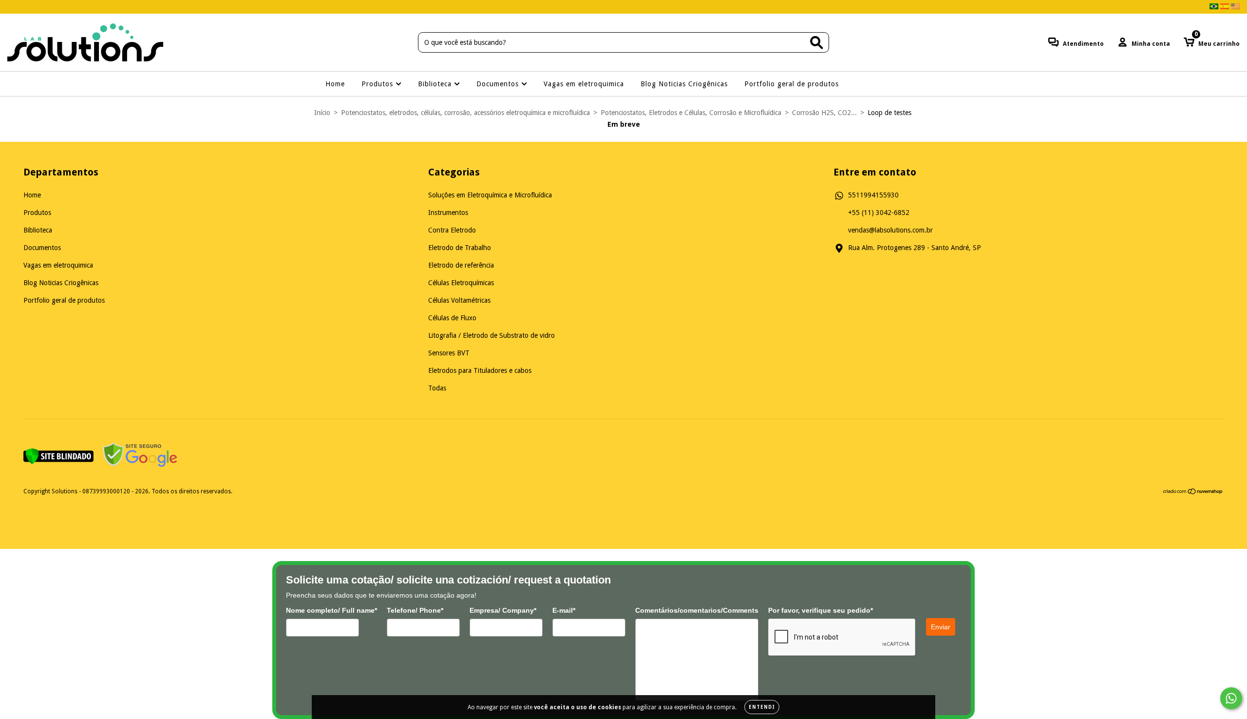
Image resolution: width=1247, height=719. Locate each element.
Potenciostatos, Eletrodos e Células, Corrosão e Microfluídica (691, 113)
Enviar (940, 627)
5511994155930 (873, 195)
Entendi (762, 707)
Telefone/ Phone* (415, 610)
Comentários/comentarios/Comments (696, 610)
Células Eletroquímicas (461, 283)
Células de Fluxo (452, 318)
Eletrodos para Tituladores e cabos (479, 370)
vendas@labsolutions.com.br (890, 230)
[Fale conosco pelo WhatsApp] (1231, 698)
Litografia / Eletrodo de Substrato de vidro (491, 335)
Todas (437, 388)
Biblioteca (436, 84)
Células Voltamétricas (459, 300)
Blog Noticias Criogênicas (684, 84)
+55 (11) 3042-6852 (878, 212)
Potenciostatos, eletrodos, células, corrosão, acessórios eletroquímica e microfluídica (465, 113)
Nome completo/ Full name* (331, 610)
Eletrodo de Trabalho (459, 248)
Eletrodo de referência (461, 265)
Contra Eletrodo (452, 230)
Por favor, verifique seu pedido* (820, 610)
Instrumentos (448, 212)
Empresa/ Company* (503, 610)
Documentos (498, 84)
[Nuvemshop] (1193, 492)
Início (322, 113)
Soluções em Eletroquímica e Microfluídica (490, 195)
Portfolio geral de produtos (791, 84)
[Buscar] (816, 42)
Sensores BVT (449, 353)
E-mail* (563, 610)
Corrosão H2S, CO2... (824, 113)
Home (335, 84)
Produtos (378, 84)
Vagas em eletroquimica (584, 84)
